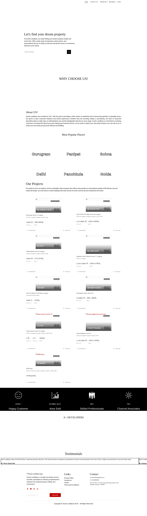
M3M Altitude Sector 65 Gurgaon (35, 251)
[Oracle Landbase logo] (35, 474)
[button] (70, 465)
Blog (119, 2)
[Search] (69, 52)
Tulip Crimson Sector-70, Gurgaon (35, 331)
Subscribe (55, 495)
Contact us (94, 2)
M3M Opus (29, 368)
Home (86, 2)
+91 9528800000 (94, 480)
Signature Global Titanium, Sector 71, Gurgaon (89, 256)
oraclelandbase (31, 230)
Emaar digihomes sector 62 (83, 333)
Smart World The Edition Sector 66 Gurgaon (88, 214)
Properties (103, 2)
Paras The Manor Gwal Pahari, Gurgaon (37, 293)
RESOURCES (112, 2)
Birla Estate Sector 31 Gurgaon (34, 215)
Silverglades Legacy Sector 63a (84, 293)
